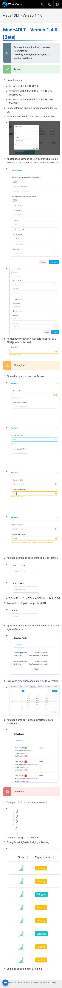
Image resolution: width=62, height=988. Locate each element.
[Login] (57, 4)
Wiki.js (5, 986)
